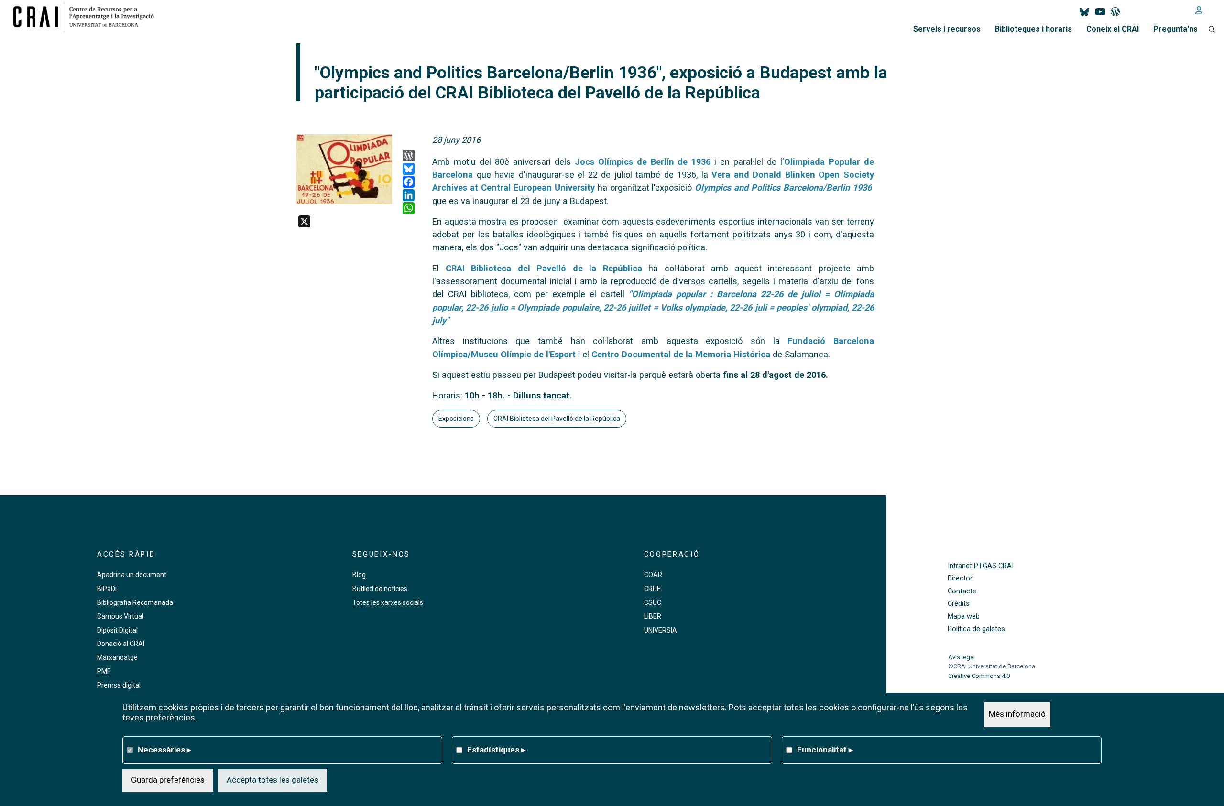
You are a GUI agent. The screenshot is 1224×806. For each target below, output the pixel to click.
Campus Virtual (120, 616)
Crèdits (959, 604)
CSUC (652, 602)
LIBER (652, 616)
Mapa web (964, 617)
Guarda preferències (168, 780)
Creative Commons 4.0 (979, 675)
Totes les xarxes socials (387, 602)
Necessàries (164, 749)
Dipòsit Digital (117, 630)
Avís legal (961, 657)
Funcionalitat (825, 749)
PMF (103, 671)
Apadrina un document (131, 575)
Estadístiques (496, 749)
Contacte (962, 591)
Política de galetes (976, 629)
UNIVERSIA (660, 630)
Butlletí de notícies (379, 588)
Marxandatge (117, 657)
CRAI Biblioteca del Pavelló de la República (544, 268)
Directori (961, 578)
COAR (653, 575)
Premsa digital (119, 685)
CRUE (652, 588)
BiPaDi (107, 588)
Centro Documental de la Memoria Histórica (680, 354)
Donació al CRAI (120, 643)
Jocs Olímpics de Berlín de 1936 (643, 162)
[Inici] (87, 16)
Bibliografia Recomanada (135, 602)
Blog (359, 575)
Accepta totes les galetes (272, 780)
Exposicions (456, 418)
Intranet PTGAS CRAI (981, 566)
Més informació (1017, 714)
